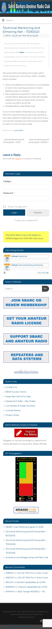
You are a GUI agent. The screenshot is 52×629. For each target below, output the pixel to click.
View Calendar (42, 272)
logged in (19, 159)
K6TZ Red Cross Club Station (24, 235)
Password (9, 193)
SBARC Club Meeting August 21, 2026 (24, 527)
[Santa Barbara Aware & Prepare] (26, 433)
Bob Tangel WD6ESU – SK (31, 591)
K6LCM (9, 582)
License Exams (13, 410)
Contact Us (11, 387)
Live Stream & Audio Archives (20, 405)
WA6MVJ (10, 587)
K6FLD (8, 36)
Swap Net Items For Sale (18, 396)
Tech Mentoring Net (30, 36)
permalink (19, 130)
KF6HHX (10, 591)
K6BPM (9, 573)
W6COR (10, 577)
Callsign (8, 181)
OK (44, 288)
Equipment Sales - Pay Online (21, 401)
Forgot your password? (26, 220)
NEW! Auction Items (16, 392)
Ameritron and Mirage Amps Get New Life (27, 557)
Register (38, 212)
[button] (4, 273)
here (22, 52)
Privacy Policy (12, 415)
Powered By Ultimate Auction (18, 626)
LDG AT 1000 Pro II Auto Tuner (32, 573)
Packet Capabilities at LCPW (31, 582)
